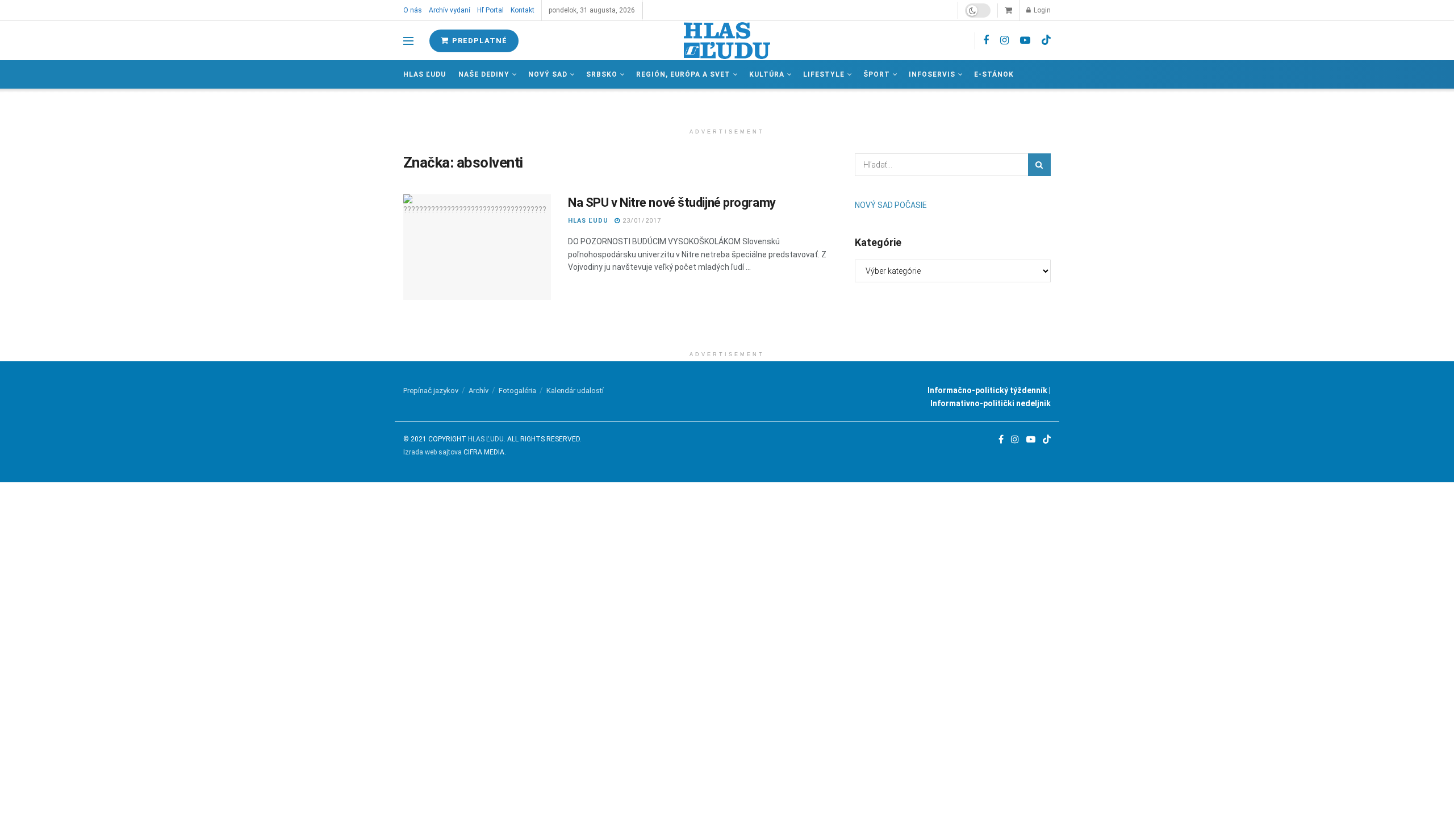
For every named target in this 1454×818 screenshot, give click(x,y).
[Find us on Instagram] (1004, 40)
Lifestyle (824, 74)
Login (1041, 10)
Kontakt (522, 10)
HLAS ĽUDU (588, 220)
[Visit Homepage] (727, 40)
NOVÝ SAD (547, 74)
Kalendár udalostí (575, 390)
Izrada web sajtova (432, 452)
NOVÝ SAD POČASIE (891, 205)
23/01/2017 (640, 220)
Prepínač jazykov (430, 390)
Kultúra (766, 74)
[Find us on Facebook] (986, 40)
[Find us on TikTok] (1046, 40)
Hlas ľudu (424, 74)
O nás (412, 10)
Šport (876, 74)
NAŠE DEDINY (483, 74)
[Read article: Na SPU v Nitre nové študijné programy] (477, 247)
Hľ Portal (490, 10)
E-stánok (994, 74)
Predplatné (478, 40)
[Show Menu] (408, 41)
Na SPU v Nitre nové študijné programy (672, 202)
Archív (478, 390)
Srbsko (601, 74)
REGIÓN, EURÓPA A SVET (683, 74)
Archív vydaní (449, 10)
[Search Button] (1039, 164)
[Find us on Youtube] (1025, 40)
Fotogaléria (517, 390)
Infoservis (932, 74)
